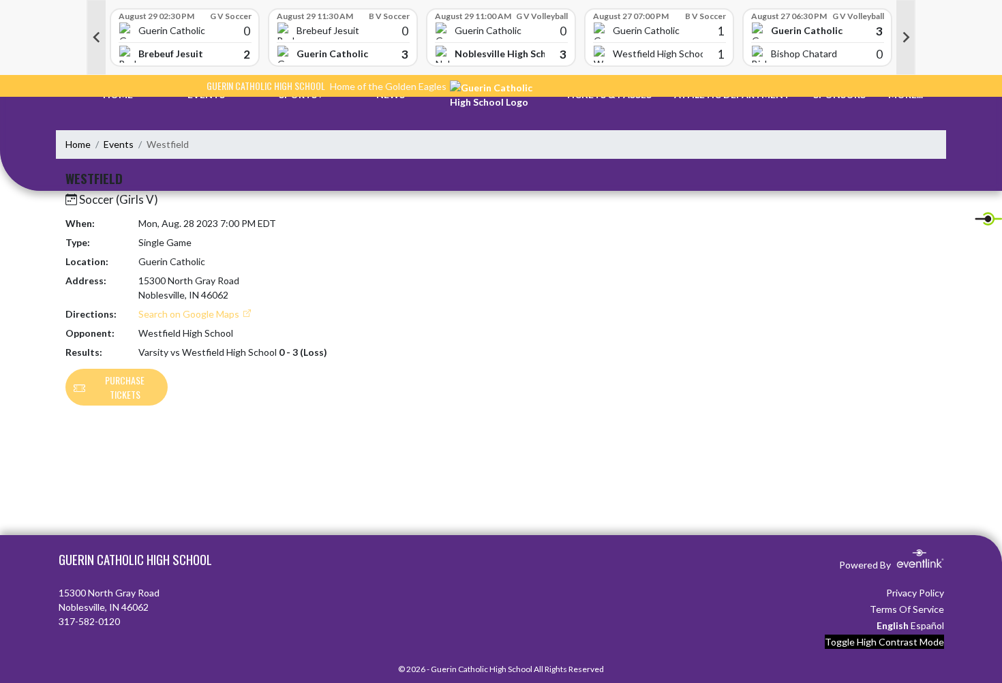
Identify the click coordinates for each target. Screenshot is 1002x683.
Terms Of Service (907, 609)
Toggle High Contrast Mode (884, 642)
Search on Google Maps (189, 314)
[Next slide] (905, 37)
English (893, 625)
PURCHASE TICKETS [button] (125, 387)
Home (78, 144)
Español (927, 625)
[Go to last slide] (96, 37)
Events (119, 144)
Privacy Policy (915, 592)
